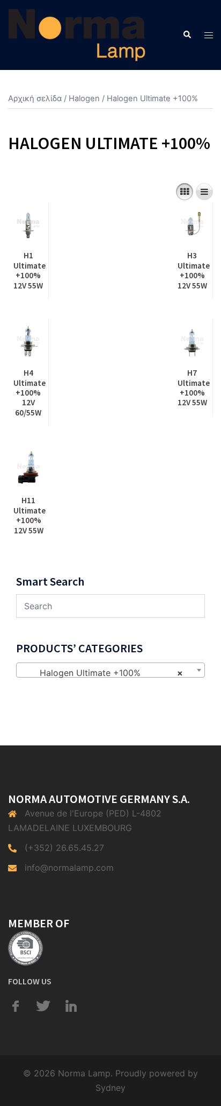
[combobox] (110, 670)
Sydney (110, 1087)
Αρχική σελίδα (35, 98)
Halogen (84, 98)
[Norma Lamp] (77, 34)
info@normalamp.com (69, 867)
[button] (186, 35)
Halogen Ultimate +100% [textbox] (107, 672)
